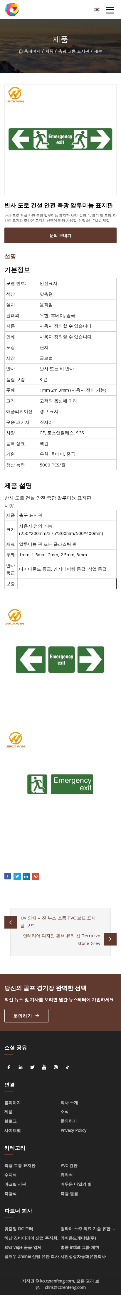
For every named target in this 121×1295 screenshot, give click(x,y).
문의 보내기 (60, 235)
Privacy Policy (73, 1130)
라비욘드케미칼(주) (78, 1238)
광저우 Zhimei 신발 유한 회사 (31, 1256)
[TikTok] (67, 1067)
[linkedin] (20, 1067)
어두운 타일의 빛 (76, 1184)
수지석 (10, 1174)
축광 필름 (69, 1193)
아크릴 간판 (15, 1184)
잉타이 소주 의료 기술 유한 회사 (88, 1229)
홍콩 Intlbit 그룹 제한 (79, 1247)
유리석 (66, 1174)
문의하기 (22, 1015)
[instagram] (55, 1067)
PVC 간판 (69, 1165)
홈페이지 (32, 51)
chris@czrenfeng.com (65, 1287)
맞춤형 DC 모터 (18, 1228)
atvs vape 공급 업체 (22, 1247)
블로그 (10, 1121)
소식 (64, 1111)
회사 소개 (69, 1102)
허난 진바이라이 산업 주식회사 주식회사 (30, 1239)
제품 (49, 51)
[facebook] (8, 1067)
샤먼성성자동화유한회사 (83, 1256)
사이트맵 (12, 1130)
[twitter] (32, 1067)
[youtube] (44, 1067)
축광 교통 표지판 (73, 51)
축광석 (10, 1193)
